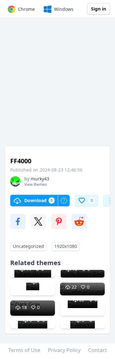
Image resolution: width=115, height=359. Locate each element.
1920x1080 (65, 246)
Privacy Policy (64, 350)
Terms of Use (24, 350)
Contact (97, 350)
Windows (63, 9)
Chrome (26, 9)
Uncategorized (28, 246)
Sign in (98, 9)
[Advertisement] (57, 85)
